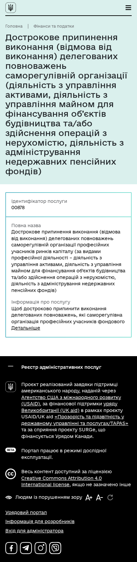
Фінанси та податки (54, 26)
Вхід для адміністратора (34, 530)
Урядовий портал (26, 512)
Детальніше (25, 328)
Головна (14, 26)
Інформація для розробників (39, 521)
